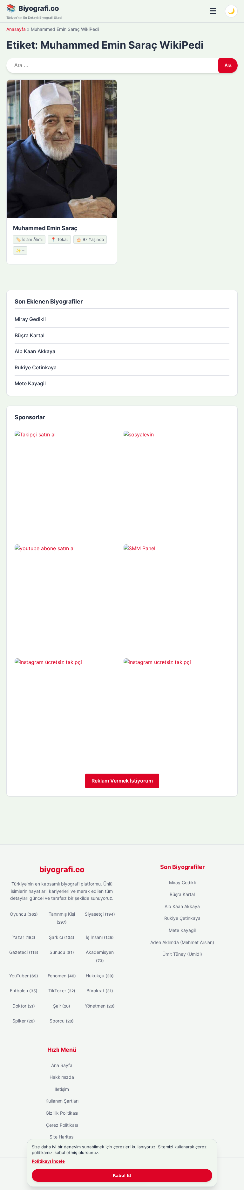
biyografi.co (62, 869)
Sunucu (62, 952)
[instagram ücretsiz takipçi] (67, 711)
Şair (61, 1006)
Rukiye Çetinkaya (36, 367)
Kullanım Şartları (61, 1101)
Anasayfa (16, 29)
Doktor (23, 1006)
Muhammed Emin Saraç (45, 228)
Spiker (23, 1020)
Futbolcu (23, 990)
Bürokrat (99, 990)
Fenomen (62, 975)
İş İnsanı (100, 937)
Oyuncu (24, 914)
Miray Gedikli (30, 319)
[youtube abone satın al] (67, 597)
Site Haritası (62, 1136)
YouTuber (23, 975)
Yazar (23, 937)
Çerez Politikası (62, 1125)
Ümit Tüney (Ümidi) (182, 954)
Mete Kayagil (30, 383)
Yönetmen (100, 1006)
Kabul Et (122, 1175)
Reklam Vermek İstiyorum (122, 780)
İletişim (62, 1089)
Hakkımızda (62, 1077)
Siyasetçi (100, 914)
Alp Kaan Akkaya (35, 351)
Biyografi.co (38, 8)
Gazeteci (23, 952)
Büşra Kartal (29, 335)
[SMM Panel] (176, 597)
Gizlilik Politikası (62, 1113)
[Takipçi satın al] (67, 484)
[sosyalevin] (176, 484)
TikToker (61, 990)
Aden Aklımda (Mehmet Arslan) (182, 942)
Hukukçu (100, 975)
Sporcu (62, 1020)
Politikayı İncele (48, 1161)
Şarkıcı (61, 937)
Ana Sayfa (61, 1065)
